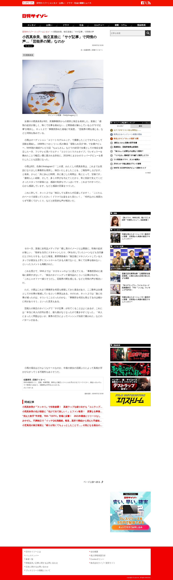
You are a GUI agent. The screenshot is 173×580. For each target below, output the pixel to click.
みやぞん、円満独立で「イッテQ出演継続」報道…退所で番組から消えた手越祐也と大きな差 (62, 420)
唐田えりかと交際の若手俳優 (125, 143)
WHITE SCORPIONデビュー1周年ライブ (130, 168)
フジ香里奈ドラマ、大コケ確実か (127, 159)
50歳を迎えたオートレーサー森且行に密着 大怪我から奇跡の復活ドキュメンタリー (136, 236)
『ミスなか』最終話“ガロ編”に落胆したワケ (131, 155)
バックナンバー (32, 555)
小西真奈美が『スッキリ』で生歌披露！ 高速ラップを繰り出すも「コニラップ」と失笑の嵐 (62, 407)
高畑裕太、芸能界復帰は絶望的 (126, 147)
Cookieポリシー (97, 559)
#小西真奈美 (28, 55)
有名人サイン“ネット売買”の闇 (126, 138)
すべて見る (145, 123)
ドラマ (66, 25)
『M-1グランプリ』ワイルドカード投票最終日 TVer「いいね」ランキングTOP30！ (136, 287)
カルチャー (99, 25)
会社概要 (94, 552)
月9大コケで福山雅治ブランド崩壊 (127, 164)
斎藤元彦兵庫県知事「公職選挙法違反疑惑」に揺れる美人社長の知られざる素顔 (136, 276)
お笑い (49, 25)
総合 (140, 126)
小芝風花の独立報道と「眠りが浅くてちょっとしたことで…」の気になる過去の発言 (62, 425)
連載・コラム (121, 25)
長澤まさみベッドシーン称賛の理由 (128, 134)
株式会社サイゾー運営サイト (103, 563)
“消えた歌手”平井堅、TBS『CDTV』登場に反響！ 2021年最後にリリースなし (61, 416)
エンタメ (120, 126)
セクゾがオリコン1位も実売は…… (127, 130)
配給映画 (141, 25)
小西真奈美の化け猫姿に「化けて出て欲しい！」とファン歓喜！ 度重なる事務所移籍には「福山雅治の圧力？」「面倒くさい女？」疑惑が (62, 411)
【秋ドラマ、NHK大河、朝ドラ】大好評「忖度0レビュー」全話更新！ (136, 219)
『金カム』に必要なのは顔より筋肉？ (129, 151)
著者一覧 (29, 559)
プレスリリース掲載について (38, 570)
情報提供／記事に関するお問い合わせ (42, 563)
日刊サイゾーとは (33, 552)
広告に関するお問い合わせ (37, 567)
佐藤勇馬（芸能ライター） (93, 50)
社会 (81, 25)
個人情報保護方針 (98, 555)
